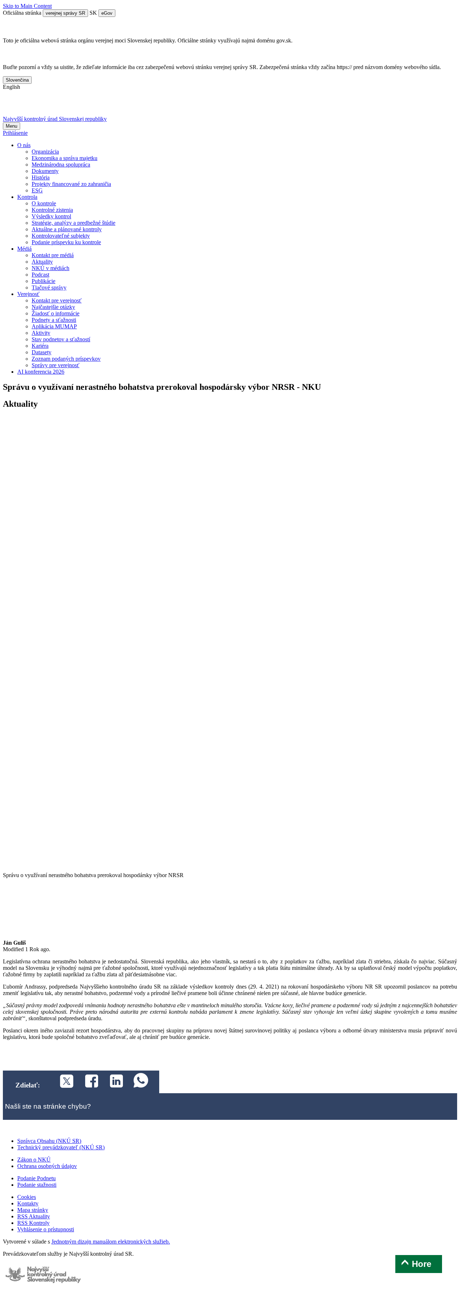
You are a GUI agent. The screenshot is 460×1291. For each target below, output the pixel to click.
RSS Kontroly (33, 1223)
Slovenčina (17, 80)
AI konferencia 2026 (40, 372)
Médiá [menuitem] (24, 249)
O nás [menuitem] (24, 145)
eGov (106, 13)
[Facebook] (30, 106)
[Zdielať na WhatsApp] (137, 1081)
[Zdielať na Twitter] (62, 1081)
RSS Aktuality (33, 1216)
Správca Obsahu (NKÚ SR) (49, 1141)
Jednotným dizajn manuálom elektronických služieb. (110, 1241)
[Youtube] (49, 106)
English (11, 87)
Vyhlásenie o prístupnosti (45, 1229)
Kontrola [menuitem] (27, 197)
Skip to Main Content (27, 6)
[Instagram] (86, 106)
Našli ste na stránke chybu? (48, 1106)
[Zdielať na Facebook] (87, 1081)
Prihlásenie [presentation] (15, 133)
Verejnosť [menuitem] (28, 294)
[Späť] (230, 869)
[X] (11, 106)
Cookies (26, 1197)
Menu (11, 126)
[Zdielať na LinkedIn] (112, 1081)
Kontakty (27, 1203)
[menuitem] (45, 152)
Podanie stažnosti (36, 1185)
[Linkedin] (68, 106)
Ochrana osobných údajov (47, 1166)
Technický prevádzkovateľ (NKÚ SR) (61, 1147)
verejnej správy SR (65, 13)
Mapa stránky (32, 1210)
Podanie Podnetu (36, 1178)
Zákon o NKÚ (34, 1160)
